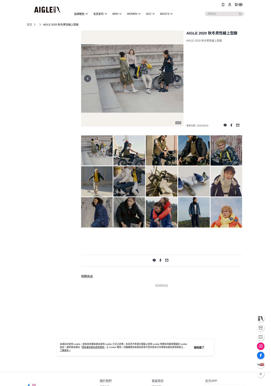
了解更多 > (65, 350)
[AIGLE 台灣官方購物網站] (47, 10)
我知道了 (199, 347)
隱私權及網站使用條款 (93, 347)
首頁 (29, 24)
